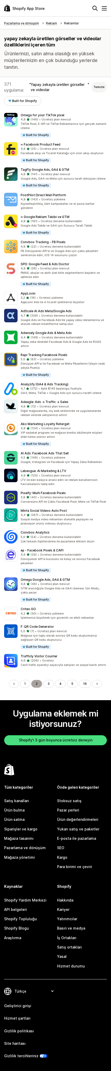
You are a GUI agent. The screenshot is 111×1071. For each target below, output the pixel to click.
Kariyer (63, 909)
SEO (60, 847)
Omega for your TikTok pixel (42, 115)
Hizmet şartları (17, 1018)
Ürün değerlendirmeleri (77, 819)
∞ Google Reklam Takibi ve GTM (45, 217)
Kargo (62, 857)
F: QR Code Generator (37, 627)
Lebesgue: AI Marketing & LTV (43, 471)
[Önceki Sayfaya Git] (14, 684)
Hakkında (65, 900)
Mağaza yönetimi (19, 857)
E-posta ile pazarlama (76, 838)
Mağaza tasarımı (19, 838)
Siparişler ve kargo (20, 829)
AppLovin (28, 293)
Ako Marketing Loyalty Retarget (45, 424)
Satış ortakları (69, 947)
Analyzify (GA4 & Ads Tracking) (44, 384)
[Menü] (104, 8)
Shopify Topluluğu (20, 919)
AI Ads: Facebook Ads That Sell (45, 453)
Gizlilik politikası (19, 1031)
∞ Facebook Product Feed (40, 144)
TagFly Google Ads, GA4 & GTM (45, 170)
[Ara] (95, 8)
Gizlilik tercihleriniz (21, 1056)
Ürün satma (14, 819)
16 (85, 684)
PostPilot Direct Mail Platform (43, 195)
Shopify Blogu (16, 928)
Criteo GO (28, 609)
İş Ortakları (66, 938)
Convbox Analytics (35, 532)
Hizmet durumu (71, 966)
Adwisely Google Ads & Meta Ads (46, 333)
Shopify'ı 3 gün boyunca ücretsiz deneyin (55, 740)
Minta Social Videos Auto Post (44, 511)
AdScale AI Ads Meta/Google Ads (46, 311)
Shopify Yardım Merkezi (25, 900)
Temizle (99, 87)
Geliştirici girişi (17, 1006)
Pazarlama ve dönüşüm (25, 847)
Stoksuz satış (69, 801)
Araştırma (12, 938)
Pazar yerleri (68, 810)
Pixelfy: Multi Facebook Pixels (43, 493)
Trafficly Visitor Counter (39, 656)
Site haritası (15, 1043)
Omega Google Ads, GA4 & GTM (45, 580)
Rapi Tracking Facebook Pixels (44, 355)
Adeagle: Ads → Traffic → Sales (44, 402)
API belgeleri (15, 909)
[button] (55, 125)
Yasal (62, 956)
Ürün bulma (14, 810)
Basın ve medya (71, 928)
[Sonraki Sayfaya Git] (97, 684)
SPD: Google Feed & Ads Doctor (45, 264)
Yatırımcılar (67, 919)
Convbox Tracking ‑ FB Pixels (43, 242)
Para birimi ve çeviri (74, 866)
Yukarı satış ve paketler (78, 829)
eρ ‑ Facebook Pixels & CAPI (42, 550)
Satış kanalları (16, 801)
